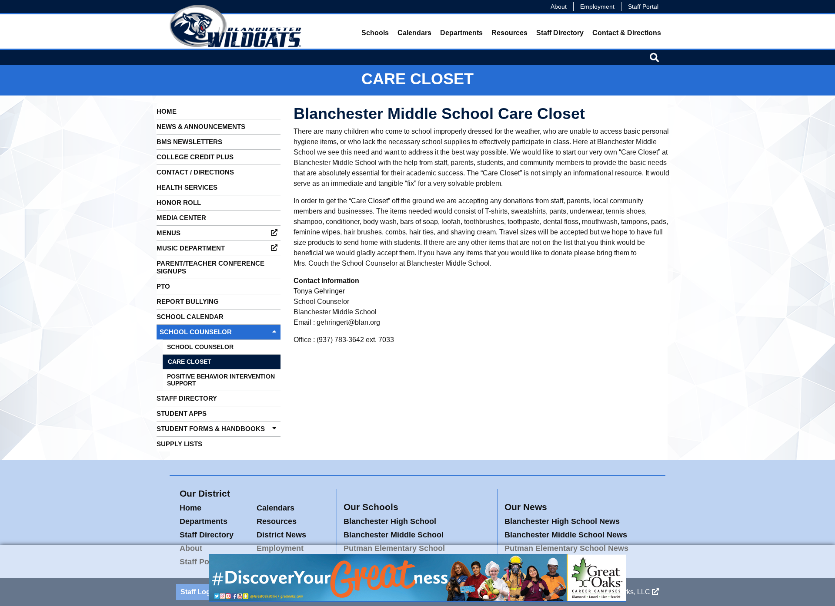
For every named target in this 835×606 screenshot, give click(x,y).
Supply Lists (179, 444)
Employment (597, 6)
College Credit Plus (195, 157)
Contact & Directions (626, 32)
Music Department (191, 248)
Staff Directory (560, 32)
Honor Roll (179, 202)
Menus (168, 233)
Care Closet (189, 361)
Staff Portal (643, 6)
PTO (163, 286)
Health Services (187, 187)
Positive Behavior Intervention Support (221, 380)
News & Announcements (201, 126)
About (559, 6)
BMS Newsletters (189, 141)
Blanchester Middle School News (565, 534)
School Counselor (196, 332)
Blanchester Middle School (394, 534)
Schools (375, 32)
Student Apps (182, 413)
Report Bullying (188, 301)
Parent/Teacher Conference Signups (210, 267)
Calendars (414, 32)
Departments (461, 32)
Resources (509, 32)
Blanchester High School (390, 521)
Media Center (181, 217)
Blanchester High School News (562, 521)
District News (281, 534)
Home (167, 111)
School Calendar (190, 316)
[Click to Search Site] (654, 57)
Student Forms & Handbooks (211, 428)
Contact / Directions (195, 172)
